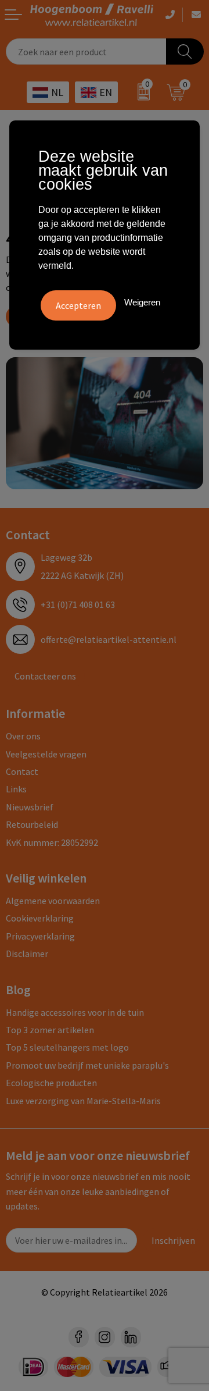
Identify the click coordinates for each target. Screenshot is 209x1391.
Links (16, 789)
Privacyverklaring (40, 936)
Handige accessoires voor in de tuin (75, 1012)
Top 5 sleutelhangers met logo (67, 1047)
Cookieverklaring (40, 918)
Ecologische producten (51, 1082)
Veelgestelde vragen (46, 754)
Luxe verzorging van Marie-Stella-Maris (83, 1101)
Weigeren (142, 302)
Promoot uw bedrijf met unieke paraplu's (87, 1065)
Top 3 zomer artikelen (50, 1030)
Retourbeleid (32, 824)
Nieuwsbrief (29, 807)
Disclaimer (27, 953)
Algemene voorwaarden (53, 900)
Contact (22, 771)
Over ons (23, 736)
